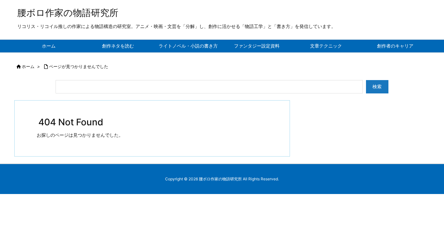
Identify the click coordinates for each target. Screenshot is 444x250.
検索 (377, 86)
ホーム (28, 66)
